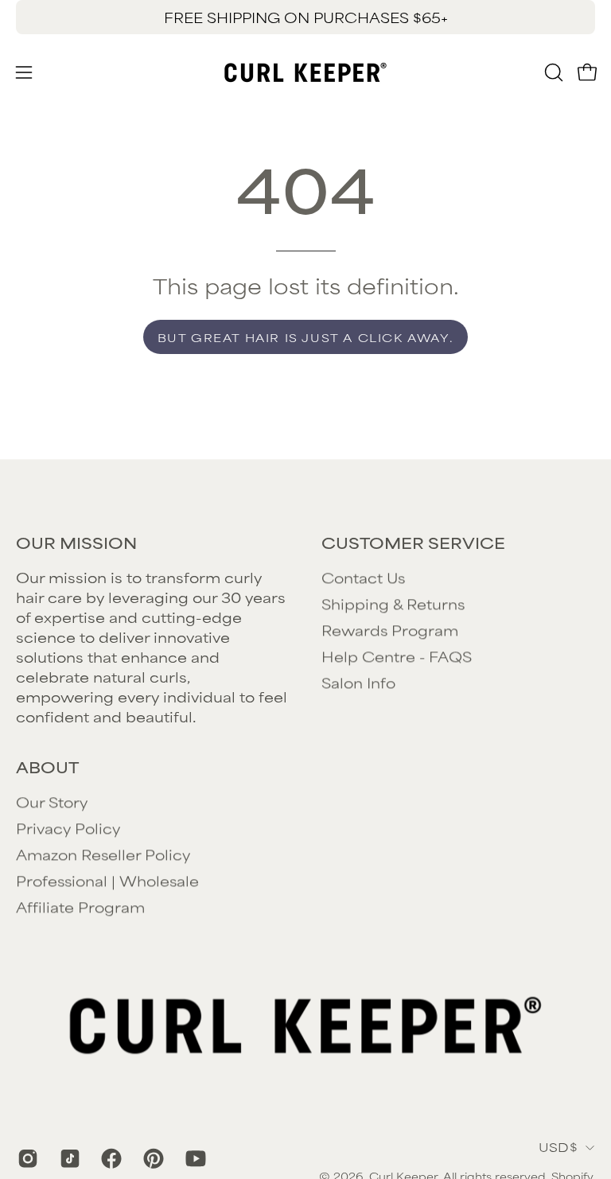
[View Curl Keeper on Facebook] (110, 1158)
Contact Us (363, 576)
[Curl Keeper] (305, 72)
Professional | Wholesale (107, 880)
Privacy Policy (68, 827)
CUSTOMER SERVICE (413, 542)
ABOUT (47, 767)
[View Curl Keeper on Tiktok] (69, 1158)
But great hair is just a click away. (306, 337)
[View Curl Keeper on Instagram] (26, 1158)
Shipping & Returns (393, 603)
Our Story (52, 801)
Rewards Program (389, 629)
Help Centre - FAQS (396, 655)
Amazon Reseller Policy (103, 853)
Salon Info (358, 681)
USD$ (558, 1147)
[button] (552, 72)
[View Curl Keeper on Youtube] (194, 1158)
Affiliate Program (80, 906)
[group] (305, 17)
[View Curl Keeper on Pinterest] (152, 1158)
